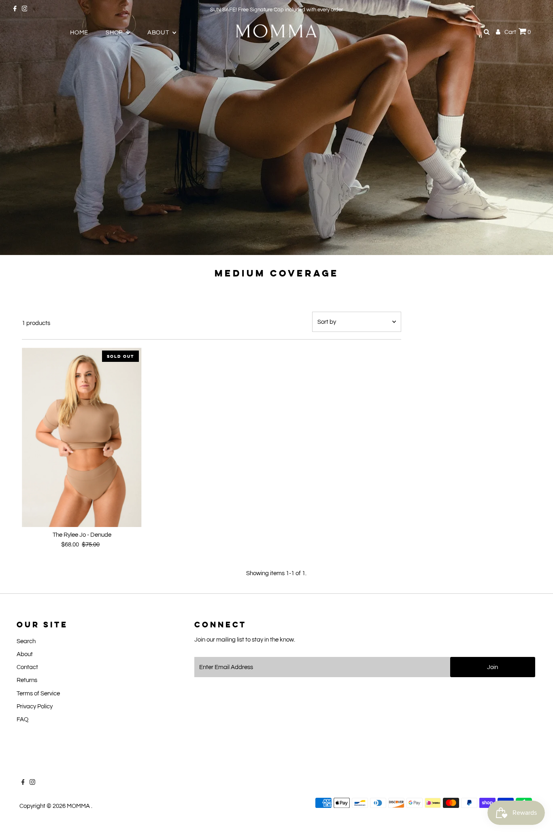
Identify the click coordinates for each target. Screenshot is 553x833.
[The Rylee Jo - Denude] (81, 437)
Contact (27, 667)
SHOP (115, 33)
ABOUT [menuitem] (159, 33)
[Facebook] (15, 9)
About (25, 654)
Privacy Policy (35, 706)
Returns (27, 680)
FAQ (22, 719)
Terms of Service (38, 694)
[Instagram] (25, 9)
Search (26, 641)
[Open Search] (486, 32)
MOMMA (79, 806)
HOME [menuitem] (79, 33)
